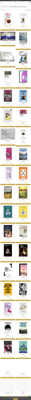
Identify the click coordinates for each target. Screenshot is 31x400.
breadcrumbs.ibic (8, 6)
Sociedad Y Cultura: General (23, 6)
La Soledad (23, 44)
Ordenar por (2, 8)
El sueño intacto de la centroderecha (23, 160)
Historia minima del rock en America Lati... (8, 276)
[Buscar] (30, 4)
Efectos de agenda (23, 237)
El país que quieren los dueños (7, 295)
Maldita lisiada (23, 353)
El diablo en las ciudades (23, 121)
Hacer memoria (23, 25)
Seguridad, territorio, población (23, 179)
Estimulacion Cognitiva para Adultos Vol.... (8, 218)
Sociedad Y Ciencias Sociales (15, 6)
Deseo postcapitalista (8, 160)
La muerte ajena (23, 276)
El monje (23, 295)
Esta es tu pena (8, 102)
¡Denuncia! (7, 179)
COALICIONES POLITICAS (8, 237)
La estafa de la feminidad (23, 102)
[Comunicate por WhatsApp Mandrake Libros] (29, 396)
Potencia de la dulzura (7, 140)
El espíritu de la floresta (8, 353)
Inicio (1, 6)
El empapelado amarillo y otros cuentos (8, 121)
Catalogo (4, 6)
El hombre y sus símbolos (8, 25)
